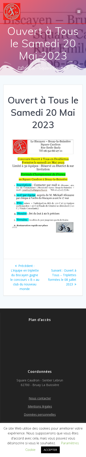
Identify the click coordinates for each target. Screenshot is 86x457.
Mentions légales (40, 406)
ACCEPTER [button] (50, 450)
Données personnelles (40, 414)
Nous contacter (40, 398)
